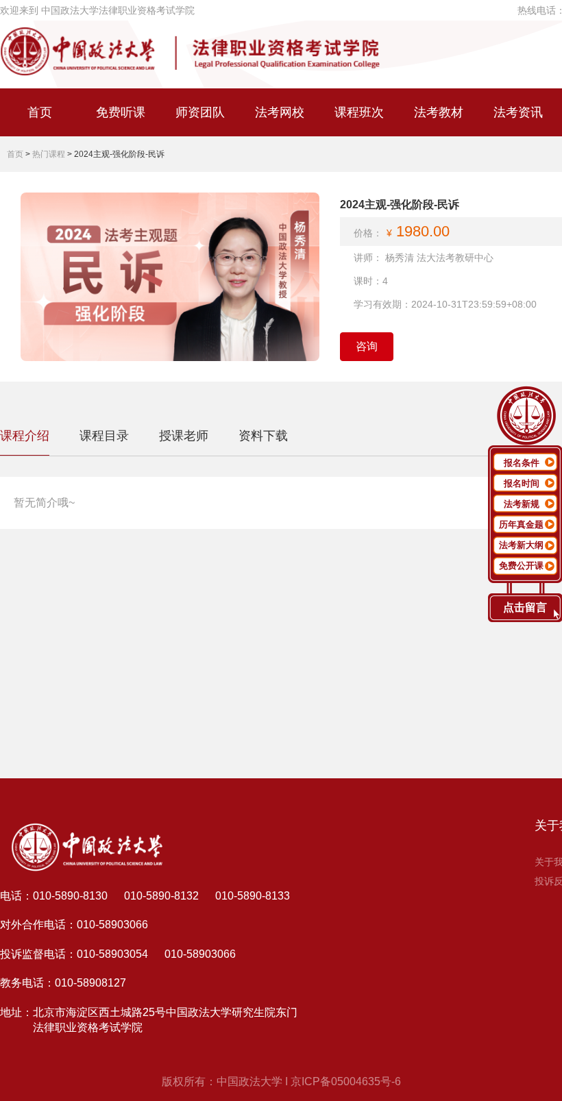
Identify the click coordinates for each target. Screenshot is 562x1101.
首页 (40, 112)
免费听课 (120, 112)
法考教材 (438, 112)
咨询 (367, 346)
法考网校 (279, 112)
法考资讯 (518, 112)
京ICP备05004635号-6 (346, 1081)
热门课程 (48, 154)
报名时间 (521, 483)
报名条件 (521, 462)
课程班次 (359, 112)
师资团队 (200, 112)
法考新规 (521, 503)
